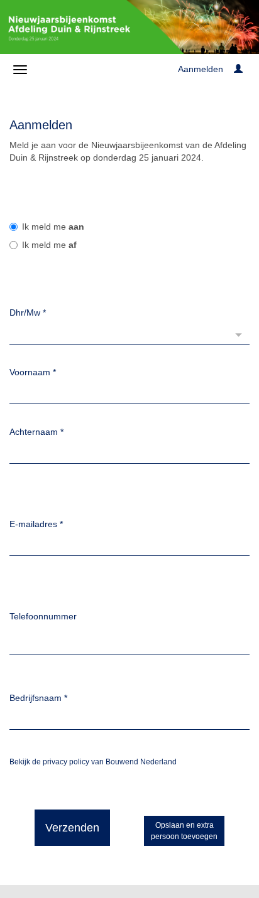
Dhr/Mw (27, 312)
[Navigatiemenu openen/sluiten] (20, 69)
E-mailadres (36, 524)
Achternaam (36, 432)
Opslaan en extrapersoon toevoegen (184, 831)
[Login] (238, 69)
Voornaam (32, 372)
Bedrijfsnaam (38, 698)
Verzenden (72, 827)
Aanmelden (200, 69)
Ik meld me (53, 227)
